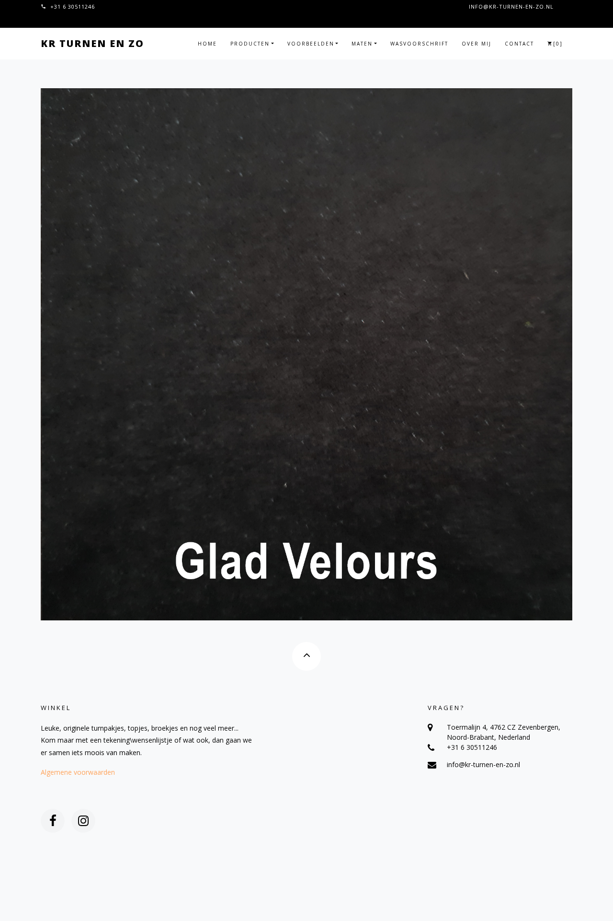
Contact (519, 43)
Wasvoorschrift (419, 43)
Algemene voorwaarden (78, 772)
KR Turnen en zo (92, 43)
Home (207, 43)
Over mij (476, 43)
